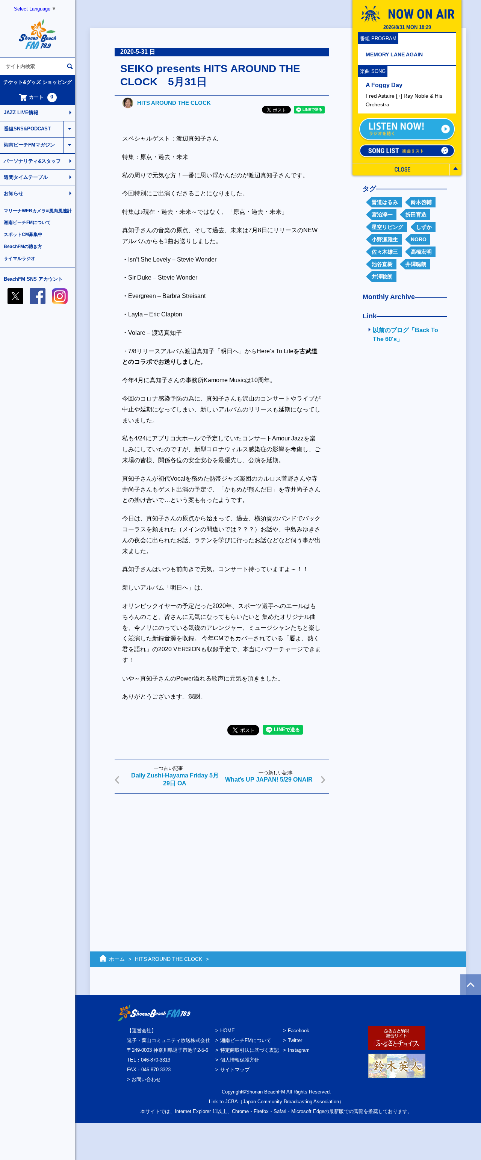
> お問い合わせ (144, 1079)
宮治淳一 (382, 215)
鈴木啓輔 (421, 202)
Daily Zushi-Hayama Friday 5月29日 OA (175, 779)
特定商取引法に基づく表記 (249, 1050)
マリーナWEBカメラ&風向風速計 (38, 210)
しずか (424, 227)
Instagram (299, 1050)
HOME (227, 1030)
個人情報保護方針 (239, 1060)
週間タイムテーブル (26, 177)
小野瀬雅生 (385, 239)
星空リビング (387, 227)
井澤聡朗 (416, 264)
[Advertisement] (222, 857)
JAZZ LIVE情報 (21, 112)
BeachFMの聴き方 (23, 246)
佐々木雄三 (385, 252)
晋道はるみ (385, 202)
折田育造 (416, 215)
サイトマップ (235, 1069)
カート (41, 97)
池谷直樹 (382, 264)
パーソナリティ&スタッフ (32, 161)
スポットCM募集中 (23, 234)
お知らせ (13, 193)
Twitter (295, 1040)
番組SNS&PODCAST (27, 129)
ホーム (117, 959)
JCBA (231, 1101)
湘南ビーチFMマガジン (29, 145)
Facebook (298, 1030)
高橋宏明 (421, 252)
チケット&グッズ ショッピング (37, 82)
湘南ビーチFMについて (27, 222)
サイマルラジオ (19, 258)
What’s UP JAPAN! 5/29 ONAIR (269, 779)
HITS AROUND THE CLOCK (174, 103)
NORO (419, 239)
